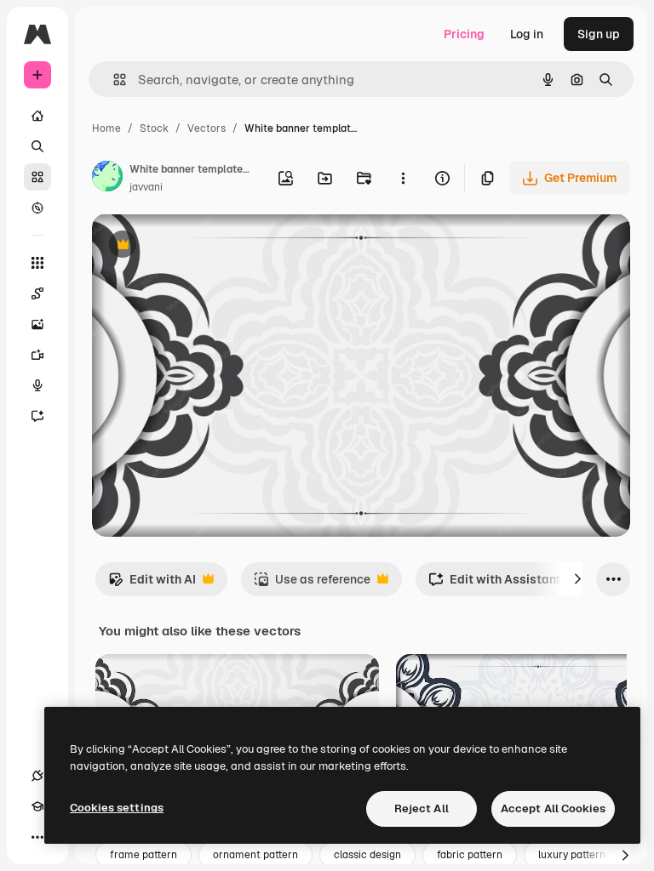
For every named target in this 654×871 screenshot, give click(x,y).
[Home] (37, 115)
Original (201, 246)
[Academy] (37, 806)
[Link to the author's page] (107, 178)
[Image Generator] (37, 324)
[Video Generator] (37, 354)
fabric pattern (469, 855)
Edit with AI (152, 584)
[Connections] (37, 775)
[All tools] (37, 262)
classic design (367, 855)
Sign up (598, 34)
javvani (146, 187)
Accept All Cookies (553, 808)
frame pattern (143, 855)
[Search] (37, 146)
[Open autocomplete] (112, 79)
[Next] (577, 579)
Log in (526, 34)
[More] (37, 837)
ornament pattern (255, 855)
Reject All (421, 808)
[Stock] (37, 177)
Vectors (206, 128)
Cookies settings (117, 807)
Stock (154, 128)
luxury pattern (571, 855)
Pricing (464, 34)
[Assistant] (37, 416)
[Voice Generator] (37, 385)
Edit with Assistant (494, 584)
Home (106, 128)
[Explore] (37, 207)
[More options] (403, 178)
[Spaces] (37, 293)
